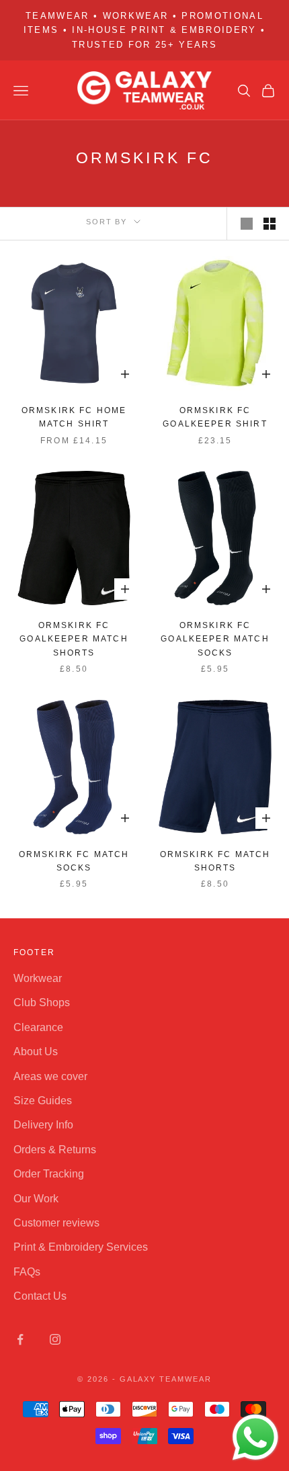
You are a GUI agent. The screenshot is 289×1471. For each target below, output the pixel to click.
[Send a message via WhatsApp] (255, 1437)
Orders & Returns (54, 1149)
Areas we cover (50, 1076)
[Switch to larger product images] (247, 224)
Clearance (38, 1027)
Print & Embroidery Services (80, 1247)
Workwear (37, 978)
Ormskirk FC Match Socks (74, 861)
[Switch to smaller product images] (269, 224)
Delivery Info (43, 1124)
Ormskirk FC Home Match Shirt (74, 417)
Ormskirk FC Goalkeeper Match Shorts (73, 639)
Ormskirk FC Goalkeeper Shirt (215, 417)
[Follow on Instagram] (55, 1339)
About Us (35, 1051)
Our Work (35, 1198)
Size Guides (42, 1100)
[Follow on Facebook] (20, 1339)
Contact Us (40, 1296)
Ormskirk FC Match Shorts (215, 861)
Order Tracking (48, 1173)
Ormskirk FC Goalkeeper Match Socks (215, 639)
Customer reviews (56, 1223)
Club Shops (41, 1002)
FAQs (26, 1272)
